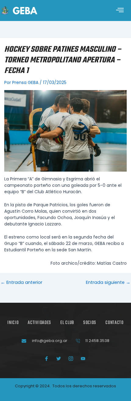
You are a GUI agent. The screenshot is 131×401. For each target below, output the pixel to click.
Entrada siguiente (108, 282)
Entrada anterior (21, 282)
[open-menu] (120, 10)
